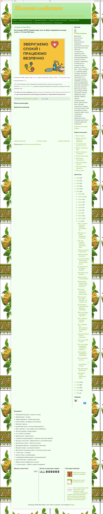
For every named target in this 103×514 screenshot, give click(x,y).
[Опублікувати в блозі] (43, 98)
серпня (80, 205)
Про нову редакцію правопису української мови (82, 244)
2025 (78, 180)
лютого (80, 218)
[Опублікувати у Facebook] (46, 98)
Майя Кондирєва (81, 33)
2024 (78, 183)
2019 (78, 385)
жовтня (80, 199)
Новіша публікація (20, 141)
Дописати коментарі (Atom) (32, 144)
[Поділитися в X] (45, 98)
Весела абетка (80, 135)
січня (80, 221)
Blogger (72, 504)
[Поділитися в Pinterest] (47, 98)
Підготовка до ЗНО (74, 20)
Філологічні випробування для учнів (43, 22)
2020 (78, 382)
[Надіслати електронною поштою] (42, 98)
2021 (78, 191)
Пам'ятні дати (58, 22)
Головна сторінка (42, 141)
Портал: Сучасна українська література (81, 139)
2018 (78, 387)
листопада (81, 196)
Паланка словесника (38, 7)
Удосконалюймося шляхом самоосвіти (83, 335)
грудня (80, 194)
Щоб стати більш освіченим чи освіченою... (83, 314)
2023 (78, 186)
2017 (78, 390)
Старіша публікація (64, 141)
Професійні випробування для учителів (22, 22)
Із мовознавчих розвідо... (83, 364)
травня (80, 210)
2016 (78, 393)
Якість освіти (80, 170)
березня (80, 215)
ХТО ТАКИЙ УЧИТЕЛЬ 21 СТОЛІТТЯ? (82, 353)
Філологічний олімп (82, 156)
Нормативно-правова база (25, 20)
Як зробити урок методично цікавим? (83, 268)
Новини (15, 20)
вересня (80, 202)
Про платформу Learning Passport (82, 320)
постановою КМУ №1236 (26, 86)
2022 (78, 189)
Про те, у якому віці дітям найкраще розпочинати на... (82, 227)
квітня (80, 213)
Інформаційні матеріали (41, 20)
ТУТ (25, 80)
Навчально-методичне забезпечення (58, 20)
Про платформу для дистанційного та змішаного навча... (83, 328)
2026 (78, 178)
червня (80, 207)
